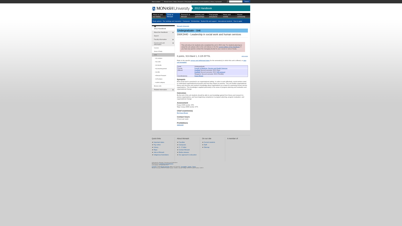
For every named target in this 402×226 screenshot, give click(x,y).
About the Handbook (161, 32)
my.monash (218, 1)
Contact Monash (184, 150)
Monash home (168, 1)
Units (155, 55)
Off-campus (221, 72)
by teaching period (161, 68)
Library (212, 1)
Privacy (194, 166)
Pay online (157, 145)
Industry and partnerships (199, 15)
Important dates (159, 142)
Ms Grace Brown (182, 113)
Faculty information (160, 39)
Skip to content (156, 1)
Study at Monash (170, 15)
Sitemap (206, 147)
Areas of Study (158, 51)
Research (180, 1)
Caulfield (197, 70)
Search (156, 36)
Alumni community (241, 15)
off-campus (159, 79)
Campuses (186, 21)
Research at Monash (185, 15)
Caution (189, 166)
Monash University (183, 26)
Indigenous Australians (161, 155)
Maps (155, 150)
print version (245, 56)
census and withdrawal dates (200, 60)
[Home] (171, 11)
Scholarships (195, 21)
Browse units (157, 86)
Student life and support (209, 21)
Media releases (184, 152)
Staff (205, 145)
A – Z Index (182, 147)
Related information (160, 89)
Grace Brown (199, 76)
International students (225, 21)
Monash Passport (161, 75)
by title (158, 72)
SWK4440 (180, 125)
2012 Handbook (203, 8)
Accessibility (184, 166)
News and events (227, 15)
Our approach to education (188, 155)
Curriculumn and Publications (166, 163)
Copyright (154, 166)
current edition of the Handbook (229, 47)
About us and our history (158, 15)
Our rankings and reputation (172, 21)
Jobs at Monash (159, 152)
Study (175, 1)
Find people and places (191, 1)
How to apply (237, 21)
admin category (160, 82)
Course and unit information (159, 43)
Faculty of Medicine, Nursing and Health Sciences (211, 68)
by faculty (158, 65)
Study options (157, 21)
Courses (156, 48)
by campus (159, 58)
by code (158, 61)
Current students (204, 1)
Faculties (182, 142)
